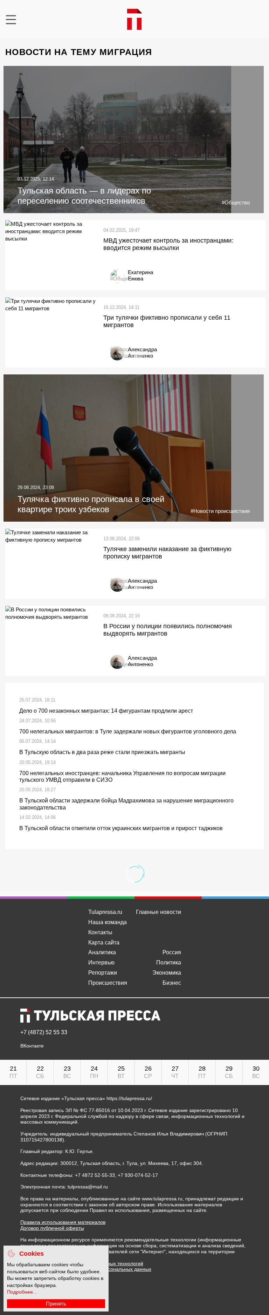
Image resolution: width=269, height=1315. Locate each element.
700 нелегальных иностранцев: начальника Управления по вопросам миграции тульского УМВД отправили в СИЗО (122, 776)
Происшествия (107, 983)
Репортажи (102, 973)
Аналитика (102, 952)
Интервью (101, 962)
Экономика (166, 973)
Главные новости (158, 912)
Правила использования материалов (62, 1222)
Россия (172, 952)
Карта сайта (103, 942)
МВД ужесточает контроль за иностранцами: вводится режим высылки (168, 244)
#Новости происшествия (127, 352)
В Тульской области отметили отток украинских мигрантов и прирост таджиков (121, 828)
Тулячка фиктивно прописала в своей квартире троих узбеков (91, 504)
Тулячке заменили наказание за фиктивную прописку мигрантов (167, 552)
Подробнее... (22, 1292)
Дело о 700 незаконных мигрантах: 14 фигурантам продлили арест (106, 711)
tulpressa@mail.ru (88, 1186)
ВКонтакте (32, 1046)
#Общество (236, 202)
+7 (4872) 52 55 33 (43, 1032)
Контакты (100, 932)
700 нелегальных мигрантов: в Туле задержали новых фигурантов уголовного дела (127, 731)
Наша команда (107, 922)
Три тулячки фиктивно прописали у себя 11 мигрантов (166, 321)
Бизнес (172, 983)
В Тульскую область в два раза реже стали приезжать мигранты (102, 752)
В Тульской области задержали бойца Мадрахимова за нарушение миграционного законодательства (126, 804)
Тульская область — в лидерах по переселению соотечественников (84, 195)
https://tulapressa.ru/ (129, 1098)
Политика (168, 962)
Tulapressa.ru (105, 912)
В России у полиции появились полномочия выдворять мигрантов (167, 630)
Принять (56, 1304)
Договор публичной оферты (52, 1228)
